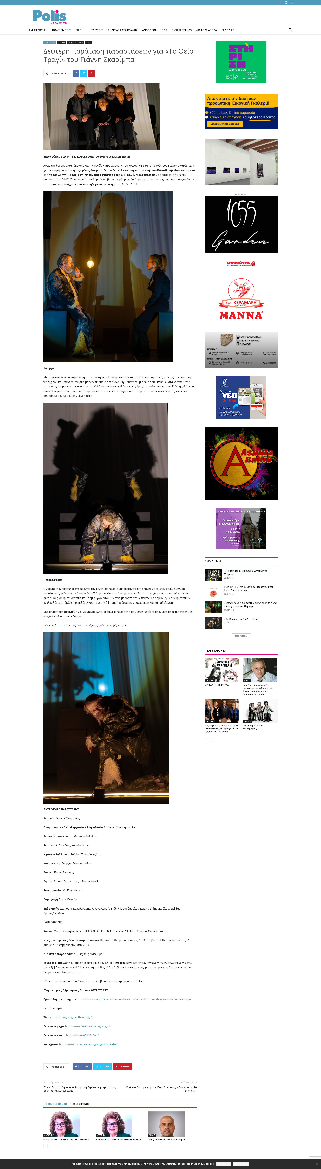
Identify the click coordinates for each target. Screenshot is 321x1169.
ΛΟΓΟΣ (47, 1135)
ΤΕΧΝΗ (88, 43)
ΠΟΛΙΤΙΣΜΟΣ (60, 30)
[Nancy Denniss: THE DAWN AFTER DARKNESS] (67, 1124)
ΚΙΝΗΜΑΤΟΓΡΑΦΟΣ (75, 43)
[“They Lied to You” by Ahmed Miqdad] (172, 1124)
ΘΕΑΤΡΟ (61, 43)
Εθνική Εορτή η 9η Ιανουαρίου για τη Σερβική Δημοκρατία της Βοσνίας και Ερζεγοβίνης (79, 1088)
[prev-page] (45, 1146)
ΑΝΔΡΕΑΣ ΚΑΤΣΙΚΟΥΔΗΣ (123, 30)
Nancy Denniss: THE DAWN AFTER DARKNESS (66, 1139)
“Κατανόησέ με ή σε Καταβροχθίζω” (253, 727)
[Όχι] (316, 1164)
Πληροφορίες (241, 1163)
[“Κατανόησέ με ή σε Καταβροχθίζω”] (260, 711)
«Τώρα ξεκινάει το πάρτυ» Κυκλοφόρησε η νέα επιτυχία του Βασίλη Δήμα (250, 604)
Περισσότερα (79, 1104)
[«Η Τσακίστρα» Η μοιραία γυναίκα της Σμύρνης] (213, 575)
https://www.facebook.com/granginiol (88, 1026)
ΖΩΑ (164, 30)
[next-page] (51, 1146)
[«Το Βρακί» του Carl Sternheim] (213, 623)
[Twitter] (291, 2)
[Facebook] (280, 2)
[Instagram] (286, 2)
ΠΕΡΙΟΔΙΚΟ (228, 30)
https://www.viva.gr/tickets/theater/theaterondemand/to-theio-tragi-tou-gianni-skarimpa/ (134, 999)
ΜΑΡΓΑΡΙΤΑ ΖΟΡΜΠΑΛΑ (217, 684)
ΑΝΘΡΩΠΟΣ (149, 30)
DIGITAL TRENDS (182, 30)
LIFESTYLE (94, 30)
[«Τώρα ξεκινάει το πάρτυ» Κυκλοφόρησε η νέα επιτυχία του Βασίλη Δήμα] (213, 607)
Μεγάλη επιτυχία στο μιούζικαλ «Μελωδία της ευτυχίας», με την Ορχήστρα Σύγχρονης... (222, 728)
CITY (78, 30)
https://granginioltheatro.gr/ (74, 1017)
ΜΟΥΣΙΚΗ (209, 681)
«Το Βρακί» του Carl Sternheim (241, 619)
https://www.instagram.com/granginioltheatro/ (88, 1044)
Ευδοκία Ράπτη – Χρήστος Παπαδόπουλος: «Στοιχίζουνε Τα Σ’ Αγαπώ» (161, 1088)
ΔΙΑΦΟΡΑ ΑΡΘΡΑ (206, 30)
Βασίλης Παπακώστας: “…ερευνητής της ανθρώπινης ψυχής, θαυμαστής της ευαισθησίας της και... (257, 689)
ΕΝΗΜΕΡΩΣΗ (37, 30)
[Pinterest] (91, 73)
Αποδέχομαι (224, 1163)
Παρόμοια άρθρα (55, 1104)
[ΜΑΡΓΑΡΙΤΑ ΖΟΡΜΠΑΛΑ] (222, 670)
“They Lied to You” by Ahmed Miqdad (167, 1139)
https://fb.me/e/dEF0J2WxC (82, 1035)
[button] (290, 30)
